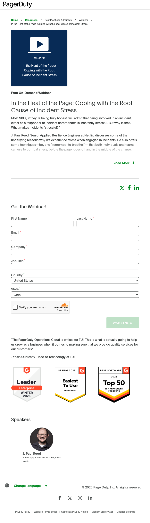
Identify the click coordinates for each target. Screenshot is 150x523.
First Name (20, 218)
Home (14, 19)
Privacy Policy (22, 511)
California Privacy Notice (74, 511)
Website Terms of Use (45, 511)
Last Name (85, 218)
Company (19, 246)
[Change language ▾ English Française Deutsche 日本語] (27, 485)
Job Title (18, 260)
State (15, 289)
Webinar (39, 57)
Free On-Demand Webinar (31, 92)
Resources (31, 19)
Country (17, 275)
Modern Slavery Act (102, 511)
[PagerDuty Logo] (17, 5)
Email (16, 232)
